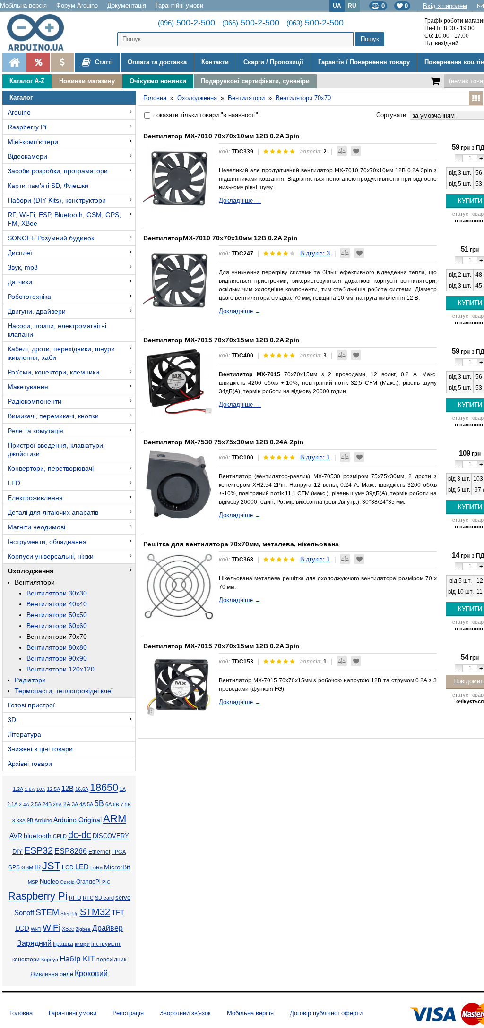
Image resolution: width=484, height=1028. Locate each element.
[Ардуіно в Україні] (14, 62)
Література (24, 734)
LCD (68, 867)
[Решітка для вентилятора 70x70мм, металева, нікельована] (178, 586)
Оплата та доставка (157, 62)
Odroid (67, 881)
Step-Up (69, 913)
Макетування (28, 387)
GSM (27, 867)
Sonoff (24, 913)
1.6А (30, 789)
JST (51, 866)
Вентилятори (35, 582)
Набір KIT (77, 958)
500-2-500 (186, 22)
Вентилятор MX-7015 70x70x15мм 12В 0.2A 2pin (221, 340)
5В (99, 803)
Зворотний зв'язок (185, 1013)
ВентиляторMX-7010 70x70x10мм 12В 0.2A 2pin (220, 238)
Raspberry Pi (27, 127)
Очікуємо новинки (158, 81)
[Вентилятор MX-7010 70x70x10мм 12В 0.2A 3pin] (178, 178)
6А (108, 804)
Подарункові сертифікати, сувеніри (255, 81)
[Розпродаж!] (38, 62)
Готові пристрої (31, 705)
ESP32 (38, 850)
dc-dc (79, 835)
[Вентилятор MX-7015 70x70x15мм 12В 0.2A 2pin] (178, 382)
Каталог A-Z (26, 81)
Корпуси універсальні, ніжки (51, 556)
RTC (88, 898)
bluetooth (38, 836)
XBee (68, 929)
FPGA (119, 852)
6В (116, 804)
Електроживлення (35, 497)
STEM (47, 912)
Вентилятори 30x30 (56, 593)
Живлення (44, 974)
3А (75, 804)
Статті (103, 62)
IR (38, 867)
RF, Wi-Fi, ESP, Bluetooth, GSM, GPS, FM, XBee (64, 219)
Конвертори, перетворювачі (51, 468)
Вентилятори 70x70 (56, 636)
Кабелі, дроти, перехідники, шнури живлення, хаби (61, 353)
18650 (104, 787)
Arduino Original (77, 820)
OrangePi (88, 881)
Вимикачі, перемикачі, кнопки (53, 416)
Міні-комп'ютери (33, 141)
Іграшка (63, 944)
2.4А (24, 804)
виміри (82, 944)
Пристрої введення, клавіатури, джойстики (56, 450)
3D (12, 719)
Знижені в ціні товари (40, 749)
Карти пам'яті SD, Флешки (48, 185)
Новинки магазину (87, 81)
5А (90, 804)
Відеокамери (27, 156)
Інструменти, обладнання (47, 541)
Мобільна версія (23, 5)
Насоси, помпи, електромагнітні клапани (57, 330)
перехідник (111, 959)
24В (47, 804)
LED (14, 483)
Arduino (19, 112)
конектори (26, 959)
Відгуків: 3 (315, 253)
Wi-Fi (36, 929)
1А (123, 789)
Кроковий (91, 973)
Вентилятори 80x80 (56, 647)
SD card (104, 898)
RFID (75, 898)
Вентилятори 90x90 (56, 658)
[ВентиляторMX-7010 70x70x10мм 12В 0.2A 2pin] (178, 280)
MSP (33, 881)
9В (30, 820)
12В (67, 788)
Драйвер (107, 928)
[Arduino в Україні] (39, 32)
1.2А (18, 789)
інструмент (106, 944)
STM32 (95, 912)
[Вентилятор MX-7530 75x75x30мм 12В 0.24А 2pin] (178, 484)
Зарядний (34, 943)
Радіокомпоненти (34, 401)
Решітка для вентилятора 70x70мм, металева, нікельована (241, 544)
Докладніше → (240, 200)
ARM (114, 818)
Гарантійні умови (179, 5)
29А (57, 804)
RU (352, 5)
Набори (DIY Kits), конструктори (57, 200)
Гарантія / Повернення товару (364, 62)
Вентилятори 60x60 (56, 625)
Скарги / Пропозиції (273, 62)
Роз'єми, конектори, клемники (53, 372)
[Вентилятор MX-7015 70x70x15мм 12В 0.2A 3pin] (178, 688)
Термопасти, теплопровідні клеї (64, 691)
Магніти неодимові (36, 527)
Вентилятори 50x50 (56, 615)
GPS (14, 867)
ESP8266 (70, 851)
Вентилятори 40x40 (56, 604)
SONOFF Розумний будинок (51, 238)
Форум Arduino (77, 5)
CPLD (60, 836)
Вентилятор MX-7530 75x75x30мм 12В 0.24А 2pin (223, 442)
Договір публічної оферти (326, 1013)
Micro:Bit (117, 867)
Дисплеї (20, 252)
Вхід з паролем (445, 5)
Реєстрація (128, 1013)
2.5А (36, 804)
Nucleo (49, 881)
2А (66, 804)
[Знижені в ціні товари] (62, 62)
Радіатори (30, 680)
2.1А (12, 804)
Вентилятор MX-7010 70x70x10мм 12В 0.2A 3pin (221, 136)
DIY (17, 852)
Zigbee (83, 929)
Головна (21, 1013)
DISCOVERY (111, 836)
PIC (106, 881)
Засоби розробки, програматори (58, 171)
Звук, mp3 (23, 267)
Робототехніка (29, 296)
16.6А (81, 789)
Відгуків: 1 (315, 457)
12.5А (53, 789)
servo (122, 897)
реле (66, 973)
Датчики (20, 282)
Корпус (49, 959)
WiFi (51, 928)
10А (40, 789)
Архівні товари (30, 763)
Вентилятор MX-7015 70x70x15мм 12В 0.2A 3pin (221, 646)
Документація (126, 5)
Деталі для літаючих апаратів (53, 512)
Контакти (215, 62)
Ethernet (99, 852)
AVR (15, 836)
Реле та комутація (35, 430)
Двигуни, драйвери (37, 311)
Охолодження (30, 571)
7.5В (126, 804)
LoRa (96, 867)
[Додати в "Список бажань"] (356, 151)
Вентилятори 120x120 (60, 669)
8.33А (19, 820)
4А (82, 804)
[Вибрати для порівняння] (342, 151)
